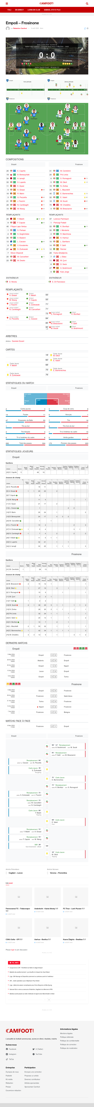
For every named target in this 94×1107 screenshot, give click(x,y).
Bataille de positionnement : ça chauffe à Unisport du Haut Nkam (30, 972)
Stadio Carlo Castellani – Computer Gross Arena (40, 46)
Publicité (9, 1075)
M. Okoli (63, 182)
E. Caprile (21, 170)
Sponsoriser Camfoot (32, 1087)
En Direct (19, 10)
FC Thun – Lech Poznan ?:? (73, 908)
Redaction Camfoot (20, 28)
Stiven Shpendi (17, 253)
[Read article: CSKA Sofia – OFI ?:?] (19, 927)
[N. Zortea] (67, 108)
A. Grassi (21, 189)
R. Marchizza (65, 234)
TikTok (11, 1059)
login (13, 950)
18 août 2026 (11, 914)
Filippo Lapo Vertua (18, 226)
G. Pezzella (22, 197)
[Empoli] (26, 57)
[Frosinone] (67, 57)
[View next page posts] (49, 999)
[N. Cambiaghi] (34, 114)
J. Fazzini (21, 201)
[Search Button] (87, 3)
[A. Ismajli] (19, 128)
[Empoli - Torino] (47, 676)
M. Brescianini (66, 208)
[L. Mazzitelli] (67, 121)
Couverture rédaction (13, 1090)
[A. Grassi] (26, 134)
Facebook (12, 1049)
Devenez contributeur (32, 1079)
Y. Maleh (20, 218)
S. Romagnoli (65, 178)
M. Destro (21, 260)
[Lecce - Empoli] (47, 671)
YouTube (39, 1054)
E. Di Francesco (58, 281)
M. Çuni (63, 260)
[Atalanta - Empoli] (47, 660)
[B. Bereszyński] (19, 144)
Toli (9, 10)
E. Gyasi (20, 186)
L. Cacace (21, 241)
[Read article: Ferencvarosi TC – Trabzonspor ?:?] (19, 896)
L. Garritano (65, 241)
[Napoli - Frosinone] (47, 706)
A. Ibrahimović (66, 268)
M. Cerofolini (65, 170)
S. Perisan (21, 230)
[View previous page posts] (45, 999)
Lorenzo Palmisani (61, 218)
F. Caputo (21, 222)
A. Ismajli (21, 178)
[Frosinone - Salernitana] (47, 696)
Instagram (12, 1054)
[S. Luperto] (19, 110)
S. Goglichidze (23, 234)
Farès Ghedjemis (60, 253)
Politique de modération (68, 1048)
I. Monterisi (64, 230)
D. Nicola (13, 281)
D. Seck (63, 264)
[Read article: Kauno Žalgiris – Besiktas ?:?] (76, 927)
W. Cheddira (65, 205)
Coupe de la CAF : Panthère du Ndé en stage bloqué (26, 968)
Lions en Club (34, 10)
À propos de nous (12, 1072)
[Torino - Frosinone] (47, 701)
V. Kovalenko (22, 245)
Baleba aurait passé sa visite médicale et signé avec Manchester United (32, 994)
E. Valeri (63, 197)
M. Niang (21, 208)
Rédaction (9, 1083)
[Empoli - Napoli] (47, 665)
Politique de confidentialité (69, 1041)
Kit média (9, 1079)
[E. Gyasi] (26, 147)
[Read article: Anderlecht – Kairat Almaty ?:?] (47, 896)
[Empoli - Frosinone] (47, 655)
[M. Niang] (41, 128)
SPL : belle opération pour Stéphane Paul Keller (25, 981)
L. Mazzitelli (65, 189)
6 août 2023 (35, 28)
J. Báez (63, 256)
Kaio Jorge (64, 271)
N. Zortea (64, 186)
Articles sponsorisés (32, 1083)
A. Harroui (64, 237)
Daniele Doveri (18, 341)
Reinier (63, 249)
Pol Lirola (64, 174)
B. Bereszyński (23, 174)
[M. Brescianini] (52, 127)
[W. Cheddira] (60, 140)
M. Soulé (64, 201)
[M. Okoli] (75, 145)
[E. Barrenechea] (67, 133)
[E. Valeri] (67, 147)
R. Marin (20, 193)
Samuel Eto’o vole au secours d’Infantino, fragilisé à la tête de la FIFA (31, 989)
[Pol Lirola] (75, 110)
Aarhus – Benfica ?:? (42, 939)
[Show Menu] (7, 3)
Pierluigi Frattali (60, 222)
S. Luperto (21, 182)
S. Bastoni (21, 237)
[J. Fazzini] (34, 141)
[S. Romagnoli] (75, 127)
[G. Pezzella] (26, 108)
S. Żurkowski (22, 249)
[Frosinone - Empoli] (47, 726)
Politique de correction (68, 1044)
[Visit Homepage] (47, 3)
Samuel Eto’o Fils (52, 10)
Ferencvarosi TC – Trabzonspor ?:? (18, 909)
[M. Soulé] (60, 115)
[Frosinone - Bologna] (47, 712)
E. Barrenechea (66, 193)
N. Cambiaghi (23, 205)
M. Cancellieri (23, 256)
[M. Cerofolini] (83, 127)
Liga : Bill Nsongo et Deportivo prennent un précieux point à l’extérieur (31, 976)
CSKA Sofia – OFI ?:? (14, 939)
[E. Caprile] (11, 128)
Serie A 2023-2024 (43, 45)
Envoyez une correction (33, 1072)
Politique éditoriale (66, 1037)
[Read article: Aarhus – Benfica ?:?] (47, 927)
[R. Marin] (26, 121)
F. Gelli (63, 245)
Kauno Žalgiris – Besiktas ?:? (74, 939)
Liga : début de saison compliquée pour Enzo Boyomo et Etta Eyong (31, 985)
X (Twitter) (39, 1049)
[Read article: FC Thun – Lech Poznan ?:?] (76, 896)
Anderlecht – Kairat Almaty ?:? (46, 908)
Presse (8, 1087)
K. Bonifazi (64, 226)
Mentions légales (66, 1033)
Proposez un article (32, 1075)
